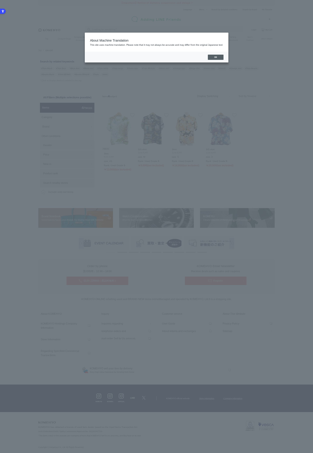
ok (215, 57)
